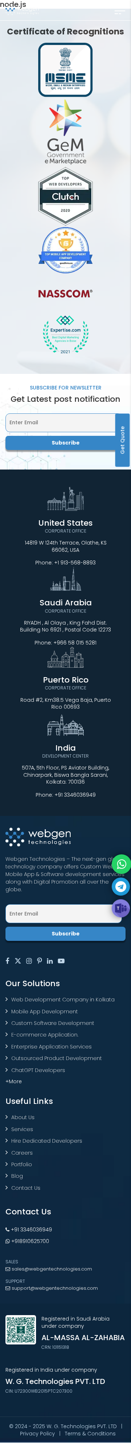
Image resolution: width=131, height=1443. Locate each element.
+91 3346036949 (75, 794)
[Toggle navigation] (120, 10)
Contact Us (25, 1188)
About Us (23, 1117)
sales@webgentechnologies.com (51, 1268)
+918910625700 (29, 1241)
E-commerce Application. (44, 1034)
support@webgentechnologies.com (54, 1288)
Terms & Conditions (90, 1433)
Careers (22, 1152)
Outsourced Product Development (56, 1058)
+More (13, 1081)
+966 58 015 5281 (74, 642)
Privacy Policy (37, 1433)
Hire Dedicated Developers (46, 1140)
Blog (17, 1176)
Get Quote (122, 440)
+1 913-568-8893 (75, 562)
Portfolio (21, 1164)
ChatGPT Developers (38, 1070)
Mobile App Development (44, 1011)
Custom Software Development (52, 1023)
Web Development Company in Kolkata (63, 999)
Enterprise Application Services (51, 1046)
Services (22, 1129)
